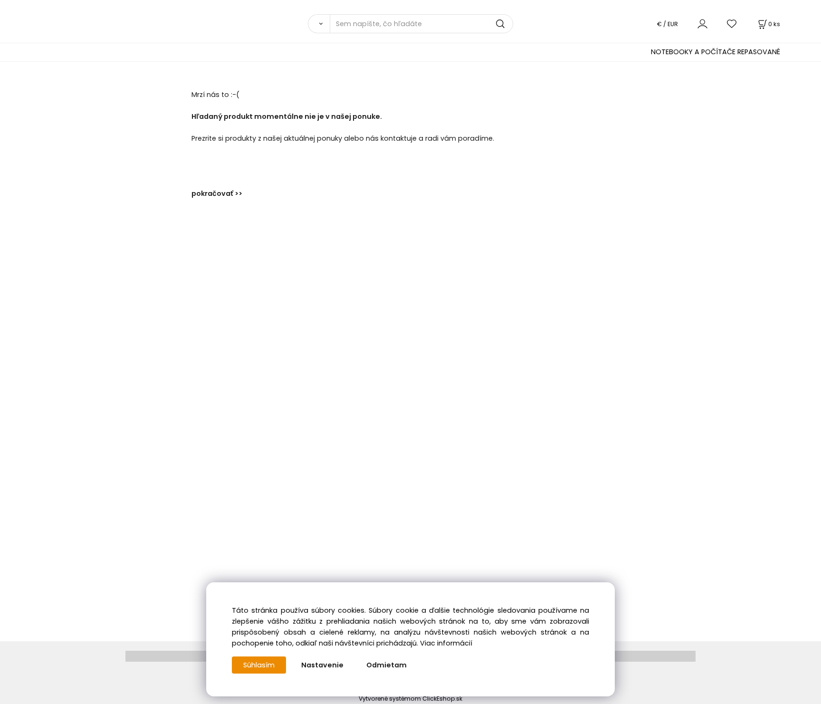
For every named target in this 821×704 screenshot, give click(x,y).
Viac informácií (446, 643)
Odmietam (386, 665)
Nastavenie (322, 665)
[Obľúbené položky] (732, 23)
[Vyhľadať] (319, 23)
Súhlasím (259, 665)
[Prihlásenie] (702, 23)
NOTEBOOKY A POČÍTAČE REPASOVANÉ (715, 52)
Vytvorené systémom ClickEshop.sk (410, 698)
